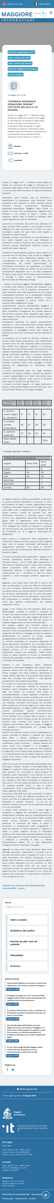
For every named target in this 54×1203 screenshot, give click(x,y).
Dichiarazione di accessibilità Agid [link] (16, 1194)
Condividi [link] (18, 160)
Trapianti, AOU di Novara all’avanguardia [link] (20, 885)
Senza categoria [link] (16, 75)
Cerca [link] (37, 13)
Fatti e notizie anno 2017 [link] (19, 58)
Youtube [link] (13, 1069)
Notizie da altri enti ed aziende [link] (23, 943)
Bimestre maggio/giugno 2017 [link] (21, 52)
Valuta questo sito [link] (28, 1089)
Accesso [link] (32, 1199)
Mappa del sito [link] (21, 1199)
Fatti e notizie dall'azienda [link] (20, 63)
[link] (12, 4)
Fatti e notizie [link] (18, 919)
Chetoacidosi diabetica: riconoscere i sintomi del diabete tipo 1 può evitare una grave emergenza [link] (26, 984)
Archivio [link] (15, 966)
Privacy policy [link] (8, 1199)
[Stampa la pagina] (46, 1194)
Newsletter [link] (16, 955)
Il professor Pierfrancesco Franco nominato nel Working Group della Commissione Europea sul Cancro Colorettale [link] (26, 1013)
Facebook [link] (7, 1069)
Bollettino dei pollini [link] (22, 930)
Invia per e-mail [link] (21, 153)
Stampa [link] (17, 146)
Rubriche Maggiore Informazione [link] (23, 69)
